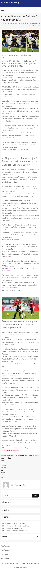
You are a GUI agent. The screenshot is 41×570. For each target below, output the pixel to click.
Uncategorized (14, 55)
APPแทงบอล (11, 271)
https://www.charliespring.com (13, 523)
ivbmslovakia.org (10, 2)
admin (4, 55)
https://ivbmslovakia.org (10, 450)
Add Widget (5, 546)
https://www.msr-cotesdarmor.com (15, 531)
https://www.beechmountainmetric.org (16, 526)
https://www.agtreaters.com (12, 528)
